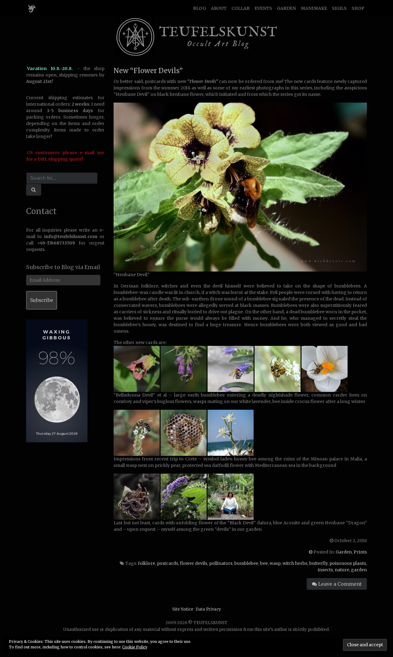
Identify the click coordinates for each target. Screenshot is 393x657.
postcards (167, 563)
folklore (146, 563)
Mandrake (314, 8)
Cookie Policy (134, 647)
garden (359, 570)
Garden (286, 8)
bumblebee (246, 563)
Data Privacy (208, 609)
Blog (199, 8)
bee (264, 563)
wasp (275, 563)
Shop (358, 8)
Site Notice (182, 609)
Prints (360, 552)
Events (263, 8)
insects (325, 570)
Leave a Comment (339, 584)
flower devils (193, 563)
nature (342, 570)
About (219, 8)
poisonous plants (347, 563)
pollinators (220, 563)
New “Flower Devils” (148, 70)
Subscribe (41, 300)
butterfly (318, 563)
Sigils (339, 8)
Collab (241, 8)
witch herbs (294, 563)
